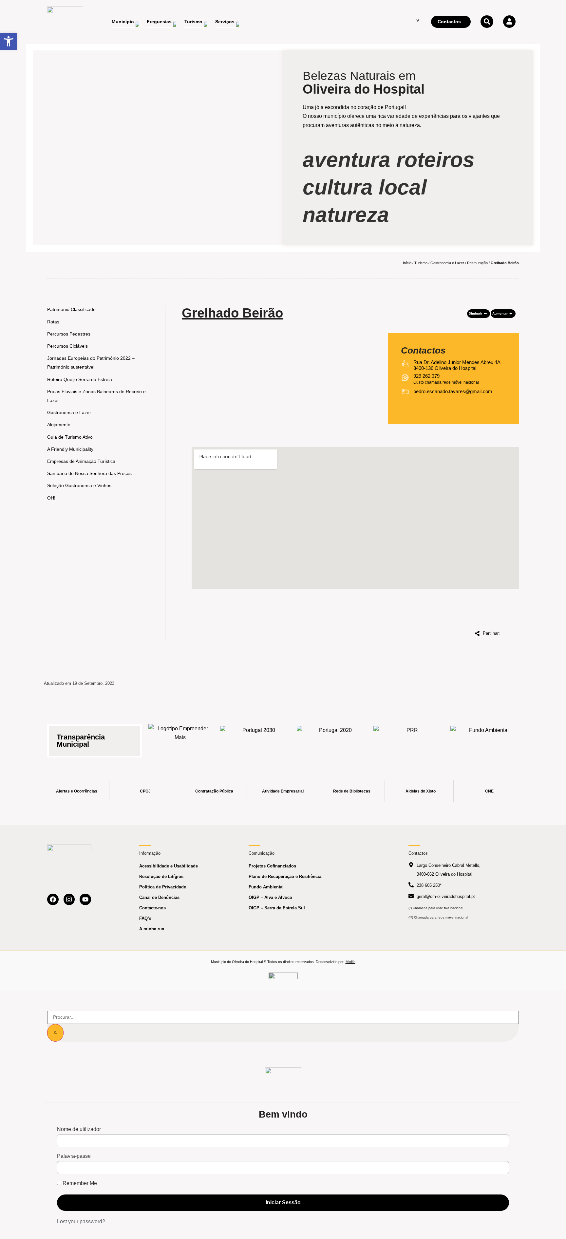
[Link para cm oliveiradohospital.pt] (65, 22)
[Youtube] (85, 899)
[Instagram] (69, 899)
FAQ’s (145, 918)
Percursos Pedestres (68, 334)
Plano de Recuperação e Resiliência (285, 876)
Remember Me (79, 1183)
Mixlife (350, 962)
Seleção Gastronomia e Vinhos (79, 485)
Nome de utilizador (79, 1129)
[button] (478, 313)
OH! (51, 498)
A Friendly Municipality (70, 449)
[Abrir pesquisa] (487, 21)
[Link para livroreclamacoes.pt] (283, 979)
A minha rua (151, 928)
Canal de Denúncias (159, 897)
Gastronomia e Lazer (447, 263)
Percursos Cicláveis (67, 346)
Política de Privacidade (162, 886)
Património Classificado (71, 309)
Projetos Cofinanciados (272, 866)
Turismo (420, 263)
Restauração (477, 263)
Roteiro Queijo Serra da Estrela (79, 379)
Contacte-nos (152, 907)
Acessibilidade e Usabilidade (168, 866)
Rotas (53, 321)
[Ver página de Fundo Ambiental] (486, 737)
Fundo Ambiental (266, 886)
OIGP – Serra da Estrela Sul (277, 907)
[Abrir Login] (509, 21)
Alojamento (58, 424)
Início (407, 263)
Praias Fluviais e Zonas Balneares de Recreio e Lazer (96, 396)
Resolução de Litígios (161, 876)
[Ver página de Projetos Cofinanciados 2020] (333, 737)
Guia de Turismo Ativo (70, 437)
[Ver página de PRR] (409, 737)
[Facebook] (53, 899)
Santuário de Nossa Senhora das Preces (89, 473)
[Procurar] (55, 1033)
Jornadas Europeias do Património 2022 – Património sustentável (91, 362)
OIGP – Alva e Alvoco (270, 897)
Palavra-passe (74, 1156)
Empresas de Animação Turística (81, 461)
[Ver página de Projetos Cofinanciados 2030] (256, 737)
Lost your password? (81, 1221)
